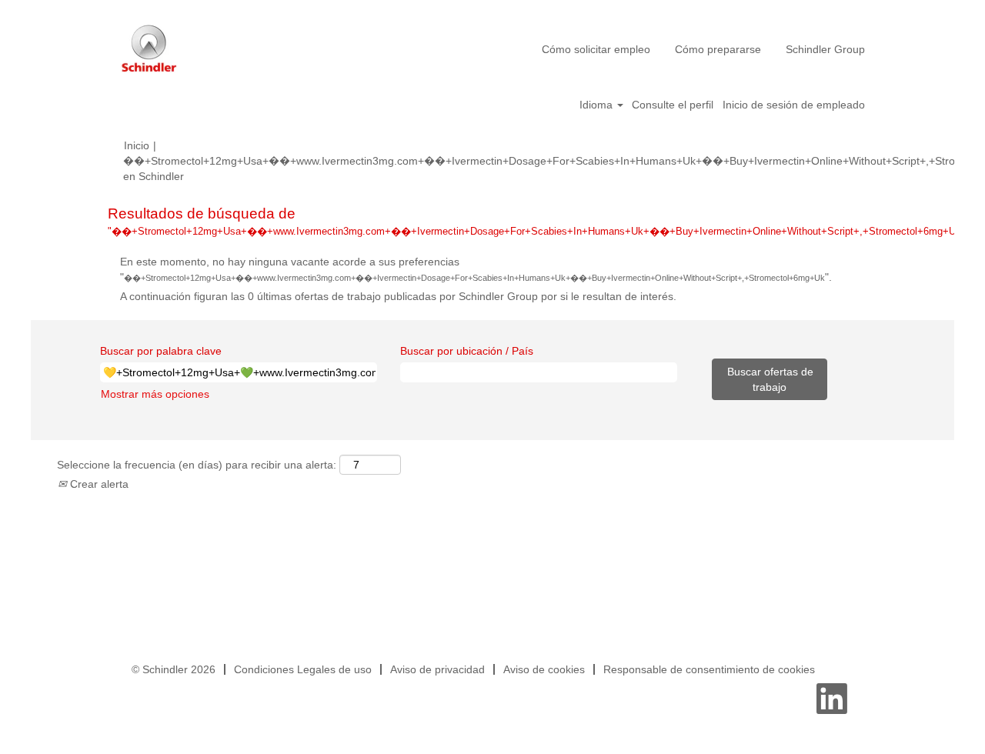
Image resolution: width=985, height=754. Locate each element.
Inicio (136, 145)
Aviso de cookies (544, 669)
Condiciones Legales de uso (303, 669)
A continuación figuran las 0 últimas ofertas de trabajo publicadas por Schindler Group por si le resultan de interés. (398, 296)
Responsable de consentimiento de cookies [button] (709, 669)
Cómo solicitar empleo (596, 49)
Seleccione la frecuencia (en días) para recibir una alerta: (196, 465)
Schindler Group (825, 49)
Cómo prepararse (718, 49)
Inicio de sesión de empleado (794, 104)
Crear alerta (98, 484)
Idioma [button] (597, 104)
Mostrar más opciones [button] (155, 394)
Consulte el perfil (672, 104)
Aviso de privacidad (437, 669)
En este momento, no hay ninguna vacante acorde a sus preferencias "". (476, 269)
